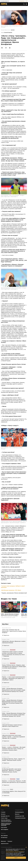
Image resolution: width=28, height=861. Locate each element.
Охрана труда (4, 818)
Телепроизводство (19, 812)
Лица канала (4, 827)
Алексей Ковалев (8, 32)
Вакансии (17, 814)
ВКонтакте (3, 841)
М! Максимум (4, 837)
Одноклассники (4, 843)
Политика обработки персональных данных (6, 820)
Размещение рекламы (20, 818)
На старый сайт (21, 1)
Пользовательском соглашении (12, 852)
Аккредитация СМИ (19, 816)
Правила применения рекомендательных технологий (6, 824)
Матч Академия (4, 829)
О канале (3, 812)
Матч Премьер (4, 835)
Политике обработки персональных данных (15, 851)
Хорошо (15, 857)
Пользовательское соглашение (6, 847)
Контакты (3, 814)
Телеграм (10, 841)
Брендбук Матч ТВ (5, 816)
